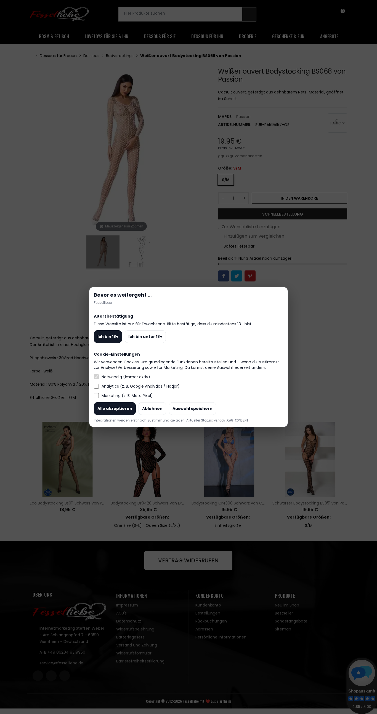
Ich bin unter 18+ (145, 336)
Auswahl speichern (192, 408)
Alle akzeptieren (114, 408)
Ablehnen (152, 408)
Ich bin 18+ (107, 336)
